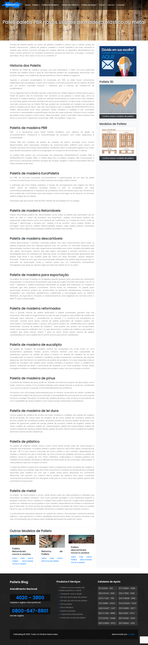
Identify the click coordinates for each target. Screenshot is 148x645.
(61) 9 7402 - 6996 (107, 613)
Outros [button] (111, 5)
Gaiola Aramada (67, 611)
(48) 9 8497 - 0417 (107, 608)
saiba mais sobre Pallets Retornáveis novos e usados (22, 561)
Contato (121, 5)
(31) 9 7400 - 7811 (106, 598)
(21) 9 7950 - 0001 (127, 593)
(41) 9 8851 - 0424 (107, 603)
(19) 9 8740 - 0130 (106, 593)
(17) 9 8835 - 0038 (127, 588)
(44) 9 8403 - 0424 (127, 603)
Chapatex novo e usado (71, 593)
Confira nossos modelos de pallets (118, 158)
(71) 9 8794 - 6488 (107, 618)
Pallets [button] (35, 5)
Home (27, 5)
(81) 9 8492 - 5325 (127, 618)
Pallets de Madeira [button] (50, 5)
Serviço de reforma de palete (73, 600)
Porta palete (66, 604)
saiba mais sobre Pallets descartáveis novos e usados (81, 560)
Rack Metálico (66, 607)
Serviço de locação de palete (73, 597)
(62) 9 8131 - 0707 (127, 613)
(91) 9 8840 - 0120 (127, 623)
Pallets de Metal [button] (88, 5)
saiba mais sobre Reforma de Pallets (52, 559)
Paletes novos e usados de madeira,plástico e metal (71, 589)
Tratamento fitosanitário (71, 614)
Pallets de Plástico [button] (70, 5)
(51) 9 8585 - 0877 (127, 608)
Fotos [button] (101, 5)
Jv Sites (131, 634)
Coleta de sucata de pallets (73, 617)
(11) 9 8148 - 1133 (106, 588)
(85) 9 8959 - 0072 (107, 623)
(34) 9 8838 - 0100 (127, 598)
